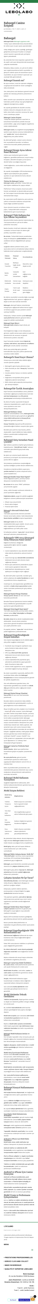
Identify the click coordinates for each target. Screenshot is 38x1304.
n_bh (22, 29)
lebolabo (8, 29)
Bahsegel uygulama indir (22, 41)
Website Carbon (24, 1300)
